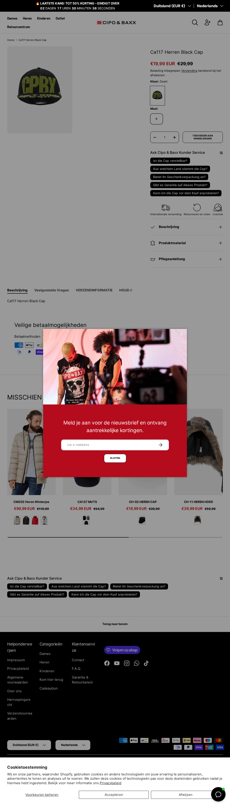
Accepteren (114, 795)
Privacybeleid (110, 783)
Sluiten (115, 458)
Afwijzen (185, 795)
